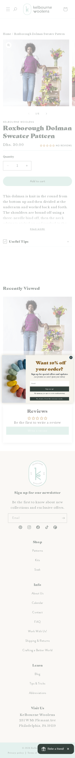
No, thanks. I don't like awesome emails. (49, 399)
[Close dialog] (70, 357)
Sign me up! (49, 389)
